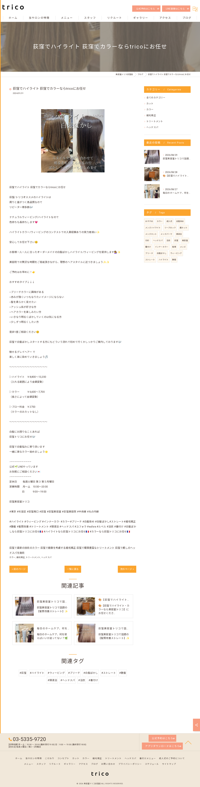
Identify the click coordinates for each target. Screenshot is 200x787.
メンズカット (151, 234)
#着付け (93, 680)
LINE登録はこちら (175, 8)
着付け (148, 247)
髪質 (174, 247)
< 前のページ (18, 569)
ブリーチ (149, 253)
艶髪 (174, 260)
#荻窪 (23, 672)
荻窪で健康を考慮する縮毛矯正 (58, 547)
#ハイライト (37, 672)
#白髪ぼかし (90, 672)
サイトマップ (169, 764)
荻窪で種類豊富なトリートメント (96, 547)
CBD (147, 240)
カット (150, 103)
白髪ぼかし (161, 253)
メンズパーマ (166, 234)
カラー (12, 557)
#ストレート (108, 672)
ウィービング (176, 253)
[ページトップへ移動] (188, 742)
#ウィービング (56, 672)
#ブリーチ (74, 672)
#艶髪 (122, 672)
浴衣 (168, 240)
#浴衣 (81, 680)
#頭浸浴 (52, 680)
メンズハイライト (153, 228)
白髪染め (180, 221)
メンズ (183, 247)
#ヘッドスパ (67, 680)
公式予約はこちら (145, 8)
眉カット (183, 228)
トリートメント (33, 557)
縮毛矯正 (21, 557)
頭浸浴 (179, 234)
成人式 (169, 221)
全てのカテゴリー (155, 97)
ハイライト (163, 260)
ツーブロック (170, 228)
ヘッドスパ (46, 557)
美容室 (185, 240)
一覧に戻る (73, 569)
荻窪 (176, 240)
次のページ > (127, 569)
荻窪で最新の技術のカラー (24, 547)
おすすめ (149, 221)
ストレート (150, 260)
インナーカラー (161, 247)
